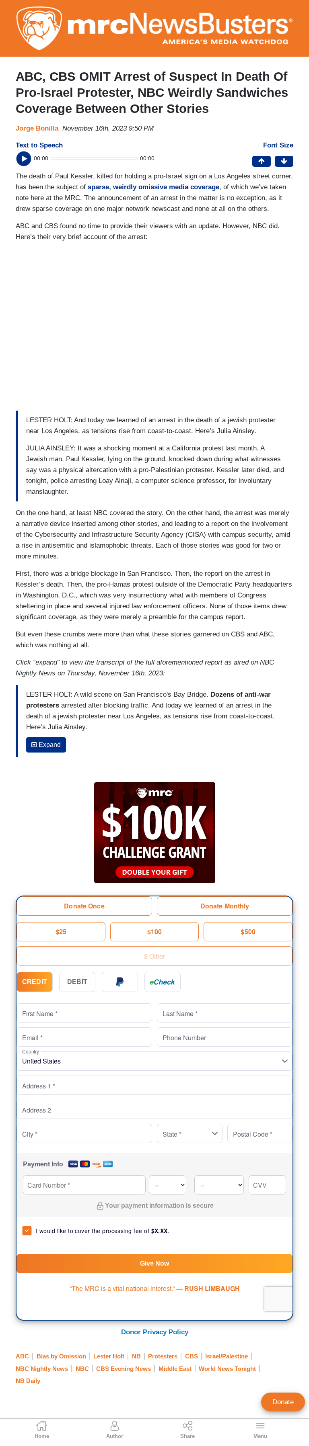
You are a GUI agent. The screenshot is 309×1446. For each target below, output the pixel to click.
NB (136, 1356)
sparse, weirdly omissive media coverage (153, 187)
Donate (283, 1402)
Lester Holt (108, 1356)
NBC (82, 1368)
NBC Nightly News (42, 1368)
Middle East (175, 1368)
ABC (22, 1356)
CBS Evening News (123, 1368)
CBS (191, 1356)
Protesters (162, 1356)
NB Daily (28, 1380)
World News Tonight (227, 1368)
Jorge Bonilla (37, 128)
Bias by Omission (61, 1356)
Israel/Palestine (226, 1356)
